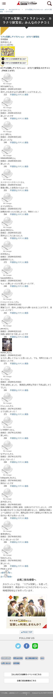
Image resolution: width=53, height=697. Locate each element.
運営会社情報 (18, 658)
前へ (10, 573)
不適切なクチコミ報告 (19, 95)
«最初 (3, 573)
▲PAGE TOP (26, 632)
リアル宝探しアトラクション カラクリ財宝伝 (20, 37)
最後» (9, 577)
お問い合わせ (6, 663)
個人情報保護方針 (31, 658)
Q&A (42, 658)
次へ (2, 577)
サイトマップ (6, 658)
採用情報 (16, 663)
